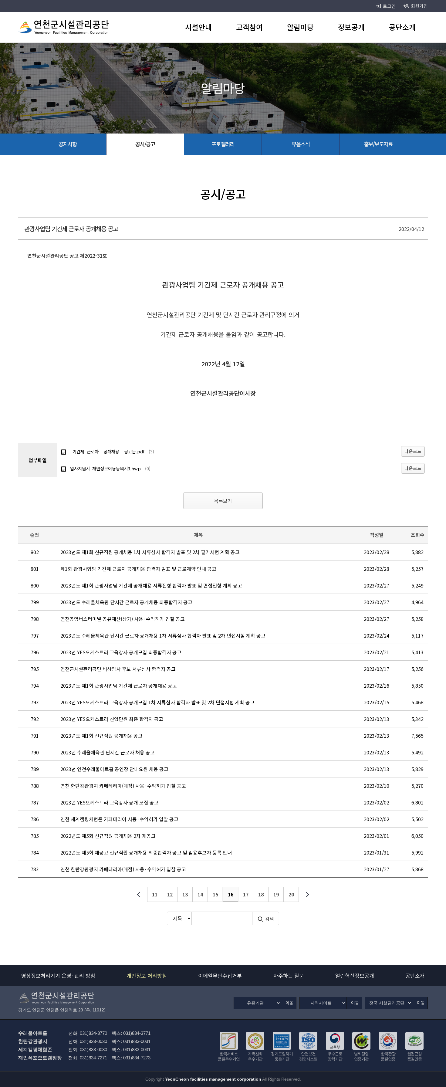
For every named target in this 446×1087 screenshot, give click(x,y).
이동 (289, 1003)
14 (200, 894)
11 (154, 894)
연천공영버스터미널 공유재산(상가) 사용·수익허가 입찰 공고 (122, 618)
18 (261, 894)
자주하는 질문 (288, 975)
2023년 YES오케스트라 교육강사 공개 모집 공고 (109, 802)
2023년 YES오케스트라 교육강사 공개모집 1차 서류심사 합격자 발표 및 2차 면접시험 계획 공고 (157, 702)
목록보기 (223, 500)
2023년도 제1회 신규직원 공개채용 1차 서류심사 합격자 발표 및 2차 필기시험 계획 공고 (150, 552)
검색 (269, 918)
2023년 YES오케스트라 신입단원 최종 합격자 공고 (111, 719)
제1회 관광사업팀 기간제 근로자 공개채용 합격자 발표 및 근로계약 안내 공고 (138, 568)
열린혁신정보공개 (354, 975)
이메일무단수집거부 (220, 975)
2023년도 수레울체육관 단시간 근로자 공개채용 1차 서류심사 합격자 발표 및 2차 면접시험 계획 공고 (162, 635)
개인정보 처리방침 (147, 975)
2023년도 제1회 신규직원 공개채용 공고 (101, 735)
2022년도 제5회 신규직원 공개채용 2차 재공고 (108, 835)
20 (291, 894)
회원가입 (419, 6)
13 (185, 894)
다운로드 (412, 451)
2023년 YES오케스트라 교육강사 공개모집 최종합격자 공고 (120, 652)
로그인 (389, 6)
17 (245, 894)
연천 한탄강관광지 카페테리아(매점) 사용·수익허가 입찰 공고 (123, 785)
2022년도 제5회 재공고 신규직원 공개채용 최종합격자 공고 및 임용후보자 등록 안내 (146, 852)
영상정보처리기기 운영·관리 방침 (58, 975)
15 (215, 894)
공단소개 (415, 975)
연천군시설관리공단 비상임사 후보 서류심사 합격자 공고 (118, 668)
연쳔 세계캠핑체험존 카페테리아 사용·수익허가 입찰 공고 (119, 819)
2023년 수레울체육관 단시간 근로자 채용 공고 (107, 752)
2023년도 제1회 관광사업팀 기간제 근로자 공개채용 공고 (118, 685)
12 (170, 894)
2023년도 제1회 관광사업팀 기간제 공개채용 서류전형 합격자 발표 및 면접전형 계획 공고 (151, 585)
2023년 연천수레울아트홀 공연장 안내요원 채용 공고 (114, 769)
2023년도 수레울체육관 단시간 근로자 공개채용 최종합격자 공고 (126, 602)
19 (276, 894)
